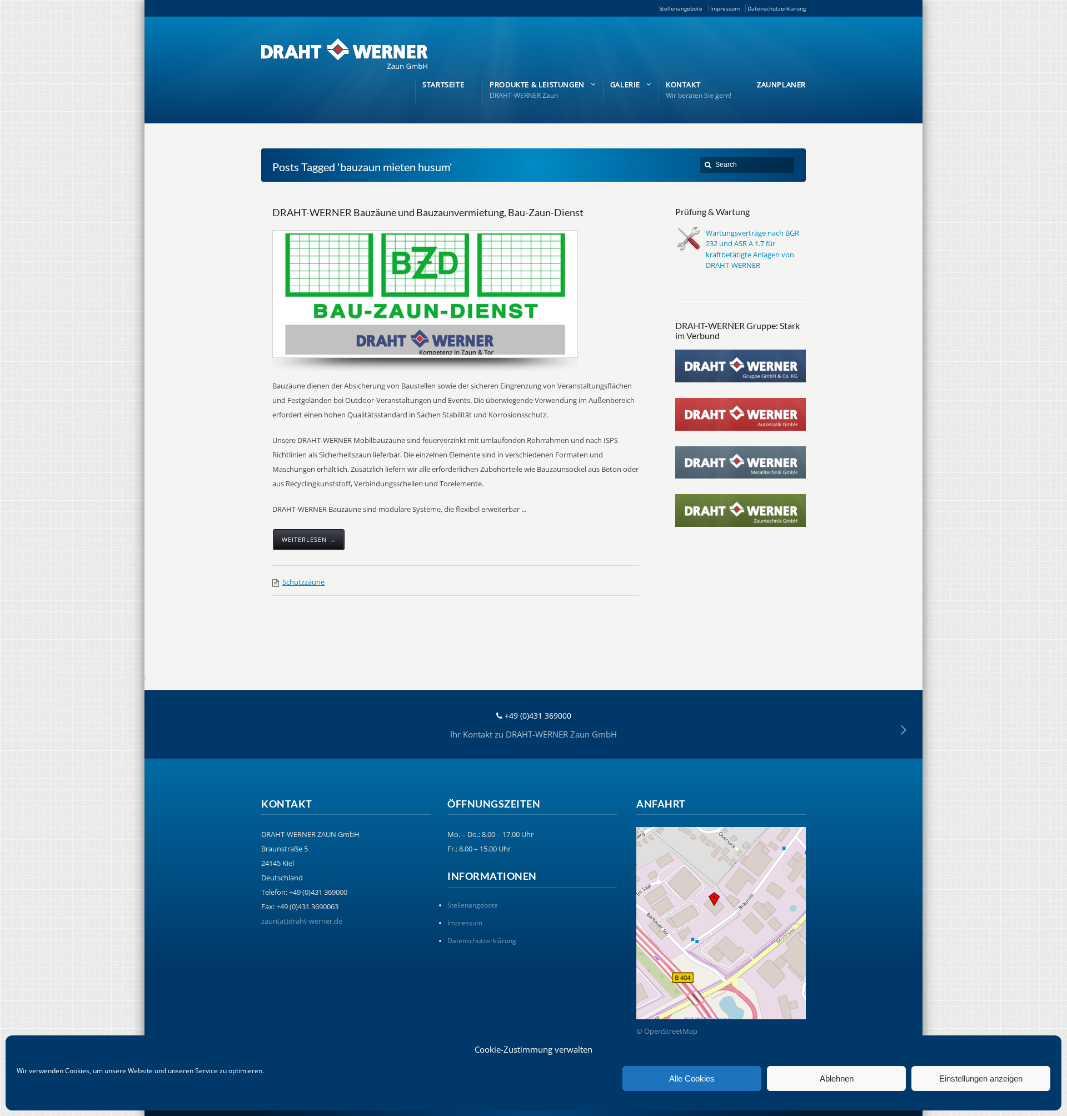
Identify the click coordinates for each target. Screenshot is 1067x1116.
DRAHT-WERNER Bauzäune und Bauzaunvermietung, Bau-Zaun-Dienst (428, 212)
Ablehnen (837, 1078)
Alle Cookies (692, 1078)
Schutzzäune (303, 582)
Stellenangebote (680, 8)
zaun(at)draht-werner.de (301, 921)
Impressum (725, 8)
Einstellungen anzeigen (981, 1078)
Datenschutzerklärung (776, 8)
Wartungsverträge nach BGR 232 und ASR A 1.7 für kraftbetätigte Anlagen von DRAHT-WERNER (752, 249)
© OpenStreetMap (666, 1031)
